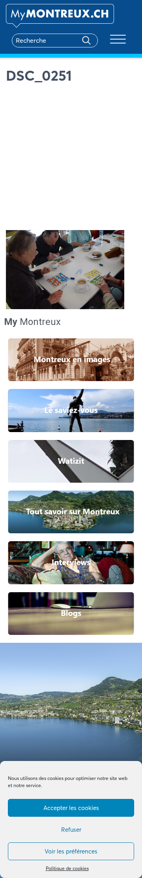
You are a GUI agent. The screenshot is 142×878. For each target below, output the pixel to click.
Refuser (71, 829)
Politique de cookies (67, 868)
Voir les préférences (71, 851)
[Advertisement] (71, 159)
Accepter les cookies (71, 808)
